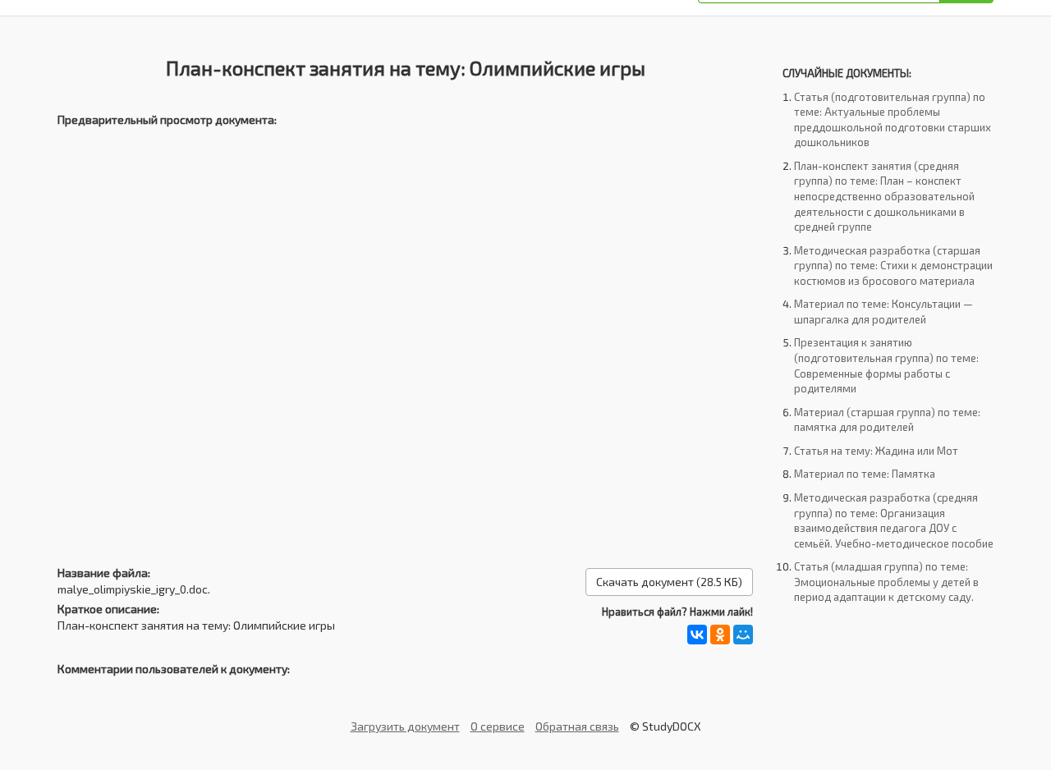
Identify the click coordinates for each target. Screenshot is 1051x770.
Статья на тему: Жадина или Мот (876, 450)
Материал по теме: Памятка (864, 473)
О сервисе (497, 726)
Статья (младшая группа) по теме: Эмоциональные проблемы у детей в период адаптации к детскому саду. (886, 581)
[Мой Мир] (743, 634)
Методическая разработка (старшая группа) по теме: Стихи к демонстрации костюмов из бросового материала (893, 265)
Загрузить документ (405, 726)
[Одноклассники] (720, 634)
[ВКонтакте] (697, 634)
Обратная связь (577, 726)
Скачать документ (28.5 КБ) (669, 582)
